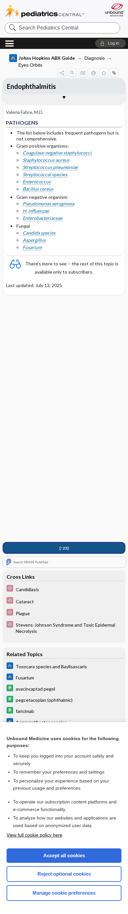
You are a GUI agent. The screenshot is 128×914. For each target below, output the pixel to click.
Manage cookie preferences (64, 893)
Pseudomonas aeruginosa (48, 203)
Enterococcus (37, 181)
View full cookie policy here (34, 835)
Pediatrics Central (45, 11)
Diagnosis (94, 58)
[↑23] (64, 548)
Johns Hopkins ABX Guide (47, 58)
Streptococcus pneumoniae (50, 167)
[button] (110, 43)
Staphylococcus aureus (46, 160)
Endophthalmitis (31, 86)
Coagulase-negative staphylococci (57, 153)
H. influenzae (36, 211)
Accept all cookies (64, 855)
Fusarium (32, 247)
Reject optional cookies (64, 874)
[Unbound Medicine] (114, 9)
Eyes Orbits (30, 65)
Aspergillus (34, 240)
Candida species (39, 233)
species (45, 174)
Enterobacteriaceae (42, 218)
